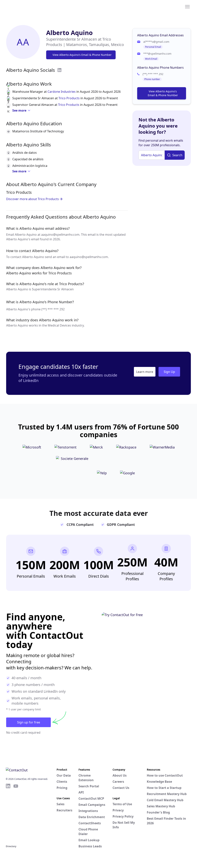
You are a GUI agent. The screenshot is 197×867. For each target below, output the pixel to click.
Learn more (144, 372)
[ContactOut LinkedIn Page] (8, 813)
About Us (120, 775)
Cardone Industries (62, 91)
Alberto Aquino (69, 32)
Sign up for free (28, 722)
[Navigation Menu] (187, 6)
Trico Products (69, 98)
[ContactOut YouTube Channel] (15, 813)
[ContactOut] (24, 6)
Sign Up (169, 372)
